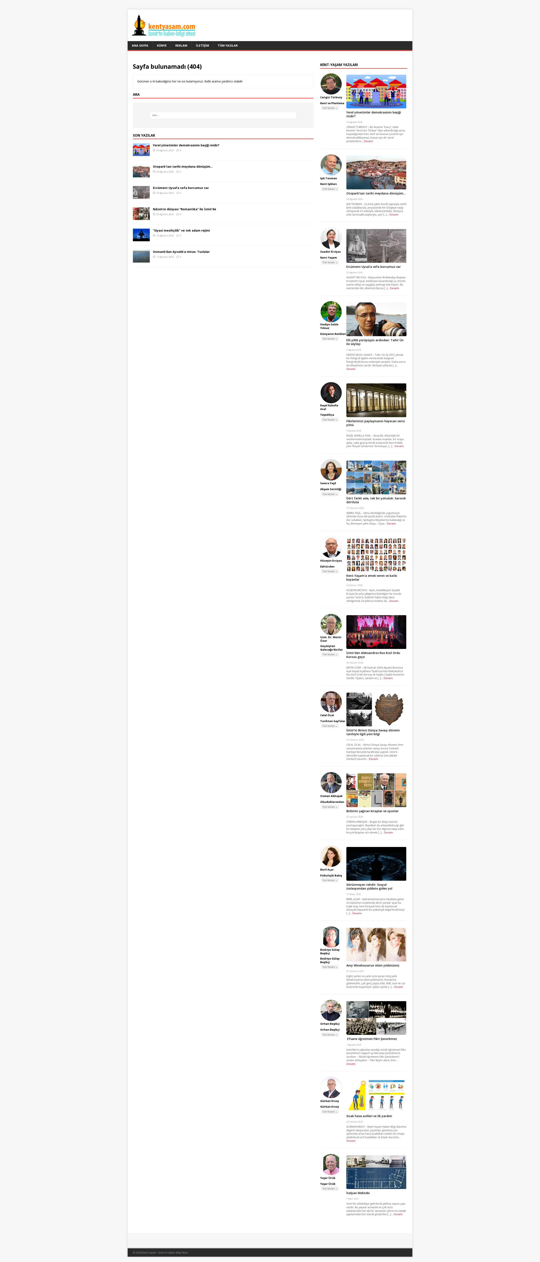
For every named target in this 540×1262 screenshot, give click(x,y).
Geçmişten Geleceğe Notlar (331, 647)
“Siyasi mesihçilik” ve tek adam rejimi (181, 230)
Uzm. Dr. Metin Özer (330, 639)
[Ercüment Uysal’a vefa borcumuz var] (141, 196)
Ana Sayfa (140, 45)
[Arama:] (223, 115)
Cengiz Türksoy (331, 97)
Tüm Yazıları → (330, 108)
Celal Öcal (327, 715)
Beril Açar (327, 869)
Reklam (181, 45)
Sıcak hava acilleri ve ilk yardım (369, 1116)
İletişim (202, 45)
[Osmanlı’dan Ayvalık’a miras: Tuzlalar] (141, 260)
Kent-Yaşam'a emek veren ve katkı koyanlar (371, 577)
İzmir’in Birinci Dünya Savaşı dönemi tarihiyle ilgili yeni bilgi (373, 732)
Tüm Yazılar (228, 45)
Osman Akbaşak (331, 796)
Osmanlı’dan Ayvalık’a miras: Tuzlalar (181, 252)
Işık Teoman (328, 178)
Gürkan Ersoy (329, 1101)
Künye (162, 45)
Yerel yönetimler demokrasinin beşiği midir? (186, 145)
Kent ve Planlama (332, 103)
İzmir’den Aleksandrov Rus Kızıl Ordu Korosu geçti (373, 655)
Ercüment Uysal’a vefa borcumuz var (181, 188)
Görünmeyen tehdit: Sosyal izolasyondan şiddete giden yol (369, 886)
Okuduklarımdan (332, 802)
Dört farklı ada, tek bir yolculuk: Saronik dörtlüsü (376, 500)
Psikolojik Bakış (331, 875)
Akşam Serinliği (330, 489)
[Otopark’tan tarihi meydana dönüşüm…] (141, 175)
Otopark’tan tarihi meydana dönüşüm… (183, 166)
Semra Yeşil (328, 483)
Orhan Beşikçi (330, 1024)
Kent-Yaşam (328, 257)
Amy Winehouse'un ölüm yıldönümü (372, 965)
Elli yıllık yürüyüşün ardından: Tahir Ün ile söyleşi (375, 342)
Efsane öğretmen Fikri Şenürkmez (371, 1039)
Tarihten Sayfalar (332, 721)
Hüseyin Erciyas (331, 560)
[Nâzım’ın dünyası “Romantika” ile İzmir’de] (141, 218)
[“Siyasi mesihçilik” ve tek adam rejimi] (141, 239)
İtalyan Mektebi (358, 1193)
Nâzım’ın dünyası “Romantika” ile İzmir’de (184, 209)
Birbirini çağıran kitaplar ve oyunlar (372, 811)
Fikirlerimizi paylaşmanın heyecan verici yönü (375, 423)
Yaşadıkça (327, 415)
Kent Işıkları (328, 184)
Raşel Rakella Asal (329, 407)
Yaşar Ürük (327, 1178)
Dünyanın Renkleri (333, 334)
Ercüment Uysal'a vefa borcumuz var (373, 267)
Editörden (327, 566)
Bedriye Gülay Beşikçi (330, 951)
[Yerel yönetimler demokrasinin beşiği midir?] (141, 154)
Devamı (368, 141)
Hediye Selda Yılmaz (329, 326)
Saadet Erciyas (330, 251)
